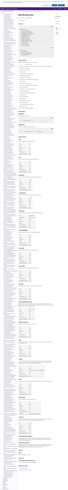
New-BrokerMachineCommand (8, 143)
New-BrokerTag (6, 160)
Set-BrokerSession (6, 416)
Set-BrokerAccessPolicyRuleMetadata (9, 326)
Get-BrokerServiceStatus (7, 68)
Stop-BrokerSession (7, 440)
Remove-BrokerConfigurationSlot (9, 200)
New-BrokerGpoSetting (7, 132)
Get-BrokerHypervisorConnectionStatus (10, 28)
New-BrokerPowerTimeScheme (8, 149)
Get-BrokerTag (6, 79)
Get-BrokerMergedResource (8, 47)
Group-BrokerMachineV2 (7, 92)
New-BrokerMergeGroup (7, 147)
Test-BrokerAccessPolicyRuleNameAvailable (10, 444)
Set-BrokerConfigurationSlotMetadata (9, 355)
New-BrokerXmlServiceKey (8, 166)
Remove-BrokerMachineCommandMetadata (9, 243)
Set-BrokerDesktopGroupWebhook (9, 363)
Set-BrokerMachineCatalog (8, 384)
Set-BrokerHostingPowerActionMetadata (10, 375)
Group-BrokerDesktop (7, 88)
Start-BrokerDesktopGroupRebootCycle (10, 430)
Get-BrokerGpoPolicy (7, 15)
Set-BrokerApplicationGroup (8, 333)
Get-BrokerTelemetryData (8, 81)
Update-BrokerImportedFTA (8, 473)
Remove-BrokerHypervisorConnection (9, 227)
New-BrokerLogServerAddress (8, 140)
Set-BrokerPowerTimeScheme (8, 401)
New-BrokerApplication (7, 110)
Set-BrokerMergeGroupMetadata (9, 397)
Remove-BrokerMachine (7, 239)
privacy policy (25, 1)
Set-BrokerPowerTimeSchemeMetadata (10, 402)
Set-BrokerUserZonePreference (8, 428)
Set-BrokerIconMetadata (7, 380)
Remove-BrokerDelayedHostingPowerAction (9, 207)
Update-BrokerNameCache (8, 475)
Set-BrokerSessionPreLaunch (8, 420)
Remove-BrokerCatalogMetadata (9, 197)
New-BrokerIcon (6, 136)
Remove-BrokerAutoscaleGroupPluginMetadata (9, 189)
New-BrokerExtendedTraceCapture (9, 127)
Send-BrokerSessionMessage (8, 324)
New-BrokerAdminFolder (7, 106)
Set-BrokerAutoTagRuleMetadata (9, 349)
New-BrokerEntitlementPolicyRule (9, 126)
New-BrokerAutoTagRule (7, 115)
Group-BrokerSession (7, 93)
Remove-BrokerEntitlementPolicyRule (9, 212)
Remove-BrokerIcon (7, 230)
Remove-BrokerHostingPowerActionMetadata (9, 224)
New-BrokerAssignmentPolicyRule (9, 113)
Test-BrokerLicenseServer (8, 462)
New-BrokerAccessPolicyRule (8, 105)
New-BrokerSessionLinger (8, 156)
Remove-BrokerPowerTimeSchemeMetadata (9, 259)
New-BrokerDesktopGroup (8, 123)
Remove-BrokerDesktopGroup (8, 208)
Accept (54, 5)
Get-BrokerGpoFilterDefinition (8, 14)
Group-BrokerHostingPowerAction (9, 89)
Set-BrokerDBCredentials (7, 359)
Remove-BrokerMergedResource (9, 249)
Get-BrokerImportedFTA (7, 31)
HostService (5, 483)
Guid (29, 288)
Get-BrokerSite (6, 76)
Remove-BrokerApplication (8, 176)
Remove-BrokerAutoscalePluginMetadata (10, 192)
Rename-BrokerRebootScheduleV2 (9, 311)
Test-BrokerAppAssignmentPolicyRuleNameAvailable (10, 446)
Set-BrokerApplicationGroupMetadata (9, 334)
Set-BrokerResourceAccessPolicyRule (9, 411)
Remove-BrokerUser (7, 282)
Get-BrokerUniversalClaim (8, 84)
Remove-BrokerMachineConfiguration (9, 244)
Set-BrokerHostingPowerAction (8, 374)
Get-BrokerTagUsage (7, 80)
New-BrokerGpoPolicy (7, 130)
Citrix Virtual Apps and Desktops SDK (25, 11)
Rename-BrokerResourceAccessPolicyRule (9, 313)
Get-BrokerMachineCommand (8, 37)
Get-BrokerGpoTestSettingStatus (9, 23)
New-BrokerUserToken (7, 164)
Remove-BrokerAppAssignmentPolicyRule (10, 174)
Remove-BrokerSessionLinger (8, 273)
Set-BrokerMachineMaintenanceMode (9, 390)
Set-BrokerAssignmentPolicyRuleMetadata (9, 340)
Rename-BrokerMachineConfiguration (9, 306)
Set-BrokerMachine (7, 383)
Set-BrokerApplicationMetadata (8, 337)
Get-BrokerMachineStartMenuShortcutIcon (9, 42)
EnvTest (4, 482)
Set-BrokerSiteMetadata (7, 424)
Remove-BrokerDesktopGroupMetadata (10, 209)
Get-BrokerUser (6, 85)
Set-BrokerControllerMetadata (8, 357)
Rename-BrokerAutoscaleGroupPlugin (9, 294)
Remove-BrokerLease (7, 235)
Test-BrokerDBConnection (8, 456)
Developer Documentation (11, 8)
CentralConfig (5, 478)
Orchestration (5, 487)
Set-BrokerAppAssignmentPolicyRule (9, 329)
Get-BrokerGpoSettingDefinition (8, 19)
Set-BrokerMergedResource (8, 393)
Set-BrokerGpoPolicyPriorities (8, 370)
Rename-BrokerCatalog (7, 297)
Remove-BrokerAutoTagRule (8, 193)
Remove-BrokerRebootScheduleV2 (9, 263)
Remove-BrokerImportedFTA (8, 234)
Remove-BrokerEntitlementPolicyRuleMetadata (9, 214)
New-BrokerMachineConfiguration (9, 144)
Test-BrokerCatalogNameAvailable (9, 455)
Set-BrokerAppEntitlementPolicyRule (9, 330)
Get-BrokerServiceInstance (8, 67)
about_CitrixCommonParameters (24, 440)
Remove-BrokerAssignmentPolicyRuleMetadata (9, 186)
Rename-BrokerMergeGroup (8, 307)
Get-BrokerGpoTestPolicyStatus (8, 22)
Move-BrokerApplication (7, 98)
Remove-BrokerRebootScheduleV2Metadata (9, 265)
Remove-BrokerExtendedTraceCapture (9, 215)
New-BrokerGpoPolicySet (7, 131)
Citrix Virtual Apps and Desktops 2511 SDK (37, 11)
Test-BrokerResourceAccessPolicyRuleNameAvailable (10, 470)
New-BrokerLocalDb (7, 139)
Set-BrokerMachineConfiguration (9, 387)
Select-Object (20, 420)
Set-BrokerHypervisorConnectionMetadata (10, 379)
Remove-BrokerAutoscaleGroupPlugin (9, 187)
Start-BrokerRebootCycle (7, 436)
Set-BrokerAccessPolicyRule (8, 325)
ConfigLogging (5, 479)
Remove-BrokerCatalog (7, 196)
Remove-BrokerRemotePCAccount (9, 266)
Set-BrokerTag (6, 425)
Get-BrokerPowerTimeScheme (8, 51)
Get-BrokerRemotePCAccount (8, 59)
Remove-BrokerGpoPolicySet (8, 219)
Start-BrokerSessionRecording (8, 438)
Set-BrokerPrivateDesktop (8, 403)
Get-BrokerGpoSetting (7, 18)
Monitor (4, 486)
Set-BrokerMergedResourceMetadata (9, 394)
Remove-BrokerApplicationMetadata (9, 182)
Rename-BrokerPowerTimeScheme (9, 310)
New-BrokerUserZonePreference (9, 165)
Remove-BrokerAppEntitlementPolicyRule (10, 175)
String (30, 366)
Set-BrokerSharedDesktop (8, 421)
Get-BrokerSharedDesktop (8, 75)
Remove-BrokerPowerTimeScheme (9, 257)
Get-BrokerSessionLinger (7, 71)
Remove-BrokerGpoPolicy (7, 218)
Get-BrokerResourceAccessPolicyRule (9, 62)
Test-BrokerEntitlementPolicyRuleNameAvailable (10, 461)
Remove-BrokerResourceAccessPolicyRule (9, 268)
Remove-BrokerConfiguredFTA (8, 203)
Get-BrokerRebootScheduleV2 (8, 58)
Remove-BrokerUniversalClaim (8, 281)
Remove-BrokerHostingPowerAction (9, 222)
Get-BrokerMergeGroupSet (8, 50)
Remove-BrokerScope (7, 272)
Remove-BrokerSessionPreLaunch (9, 276)
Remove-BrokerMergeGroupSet (8, 254)
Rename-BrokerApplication (8, 290)
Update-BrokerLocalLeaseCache (9, 474)
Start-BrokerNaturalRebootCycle (9, 435)
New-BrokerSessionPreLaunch (8, 157)
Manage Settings (46, 5)
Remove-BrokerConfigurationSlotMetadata (9, 202)
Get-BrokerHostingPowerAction (8, 24)
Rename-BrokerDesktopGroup (8, 299)
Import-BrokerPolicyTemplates (8, 96)
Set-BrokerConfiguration (7, 354)
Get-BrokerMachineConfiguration (9, 39)
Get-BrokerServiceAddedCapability (9, 64)
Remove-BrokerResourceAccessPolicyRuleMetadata (10, 270)
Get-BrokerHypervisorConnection (9, 27)
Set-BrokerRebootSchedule (8, 406)
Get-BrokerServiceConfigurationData (9, 66)
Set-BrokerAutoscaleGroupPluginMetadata (9, 343)
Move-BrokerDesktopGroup (8, 102)
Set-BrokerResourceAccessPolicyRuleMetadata (10, 413)
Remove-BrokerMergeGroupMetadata (9, 253)
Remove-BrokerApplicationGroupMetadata (10, 179)
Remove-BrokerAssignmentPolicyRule (9, 184)
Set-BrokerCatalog (6, 350)
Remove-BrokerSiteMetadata (8, 277)
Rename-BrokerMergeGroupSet (8, 308)
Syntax (57, 18)
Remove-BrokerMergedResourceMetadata (10, 250)
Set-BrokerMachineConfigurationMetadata (9, 389)
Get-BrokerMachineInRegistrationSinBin (10, 40)
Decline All (61, 5)
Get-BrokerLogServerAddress (8, 35)
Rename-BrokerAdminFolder (8, 286)
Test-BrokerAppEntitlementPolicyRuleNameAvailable (10, 448)
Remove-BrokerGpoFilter (7, 217)
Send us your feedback (57, 33)
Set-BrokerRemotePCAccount (8, 410)
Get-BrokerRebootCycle (7, 55)
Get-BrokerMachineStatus (8, 45)
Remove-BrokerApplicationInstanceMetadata (9, 181)
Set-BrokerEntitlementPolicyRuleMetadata (10, 366)
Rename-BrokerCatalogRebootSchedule (10, 298)
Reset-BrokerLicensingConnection (9, 321)
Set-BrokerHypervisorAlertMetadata (9, 376)
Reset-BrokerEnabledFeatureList (9, 317)
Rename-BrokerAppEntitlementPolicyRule (10, 289)
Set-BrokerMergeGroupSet (8, 398)
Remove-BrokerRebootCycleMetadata (9, 260)
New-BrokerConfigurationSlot (8, 119)
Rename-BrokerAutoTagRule (8, 295)
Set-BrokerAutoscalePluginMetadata (9, 346)
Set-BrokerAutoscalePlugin (8, 345)
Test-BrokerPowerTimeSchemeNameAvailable (10, 466)
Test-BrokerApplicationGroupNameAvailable (9, 450)
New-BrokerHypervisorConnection (9, 135)
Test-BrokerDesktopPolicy (8, 459)
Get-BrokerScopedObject (7, 63)
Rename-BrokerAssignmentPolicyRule (9, 293)
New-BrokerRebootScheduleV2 (8, 152)
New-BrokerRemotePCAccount (8, 153)
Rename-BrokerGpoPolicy (8, 302)
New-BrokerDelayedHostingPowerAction (10, 122)
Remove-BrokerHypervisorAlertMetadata (10, 225)
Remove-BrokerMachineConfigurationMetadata (9, 246)
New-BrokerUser (6, 162)
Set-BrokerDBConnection (7, 358)
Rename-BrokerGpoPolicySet (8, 303)
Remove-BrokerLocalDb (7, 238)
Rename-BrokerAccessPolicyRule (9, 285)
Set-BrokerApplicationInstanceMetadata (10, 335)
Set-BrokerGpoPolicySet (7, 371)
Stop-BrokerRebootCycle (7, 439)
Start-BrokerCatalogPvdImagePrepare (9, 429)
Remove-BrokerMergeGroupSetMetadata (10, 255)
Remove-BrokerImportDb (7, 233)
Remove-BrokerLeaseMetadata (8, 237)
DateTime (30, 197)
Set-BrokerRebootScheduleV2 (8, 407)
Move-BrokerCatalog (7, 101)
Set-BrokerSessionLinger (7, 417)
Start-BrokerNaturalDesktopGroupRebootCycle (10, 434)
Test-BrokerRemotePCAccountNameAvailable (10, 468)
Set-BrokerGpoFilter (7, 367)
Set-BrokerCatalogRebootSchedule (9, 353)
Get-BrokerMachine (7, 36)
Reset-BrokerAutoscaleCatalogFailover (10, 316)
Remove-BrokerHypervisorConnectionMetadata (9, 229)
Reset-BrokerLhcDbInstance (8, 320)
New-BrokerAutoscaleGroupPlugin (9, 114)
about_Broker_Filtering (27, 306)
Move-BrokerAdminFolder (7, 97)
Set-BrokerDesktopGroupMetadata (9, 362)
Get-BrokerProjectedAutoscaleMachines (10, 54)
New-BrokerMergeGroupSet (8, 148)
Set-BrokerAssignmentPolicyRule (9, 338)
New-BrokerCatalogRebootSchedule (9, 118)
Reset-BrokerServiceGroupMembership (9, 322)
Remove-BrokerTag (7, 278)
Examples (57, 23)
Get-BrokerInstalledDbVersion (8, 32)
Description (57, 21)
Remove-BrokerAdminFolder (8, 171)
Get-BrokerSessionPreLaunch (8, 72)
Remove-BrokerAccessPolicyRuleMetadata (9, 170)
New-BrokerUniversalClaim (8, 161)
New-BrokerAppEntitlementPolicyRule (9, 109)
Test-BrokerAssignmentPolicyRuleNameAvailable (10, 454)
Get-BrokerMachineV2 (7, 46)
